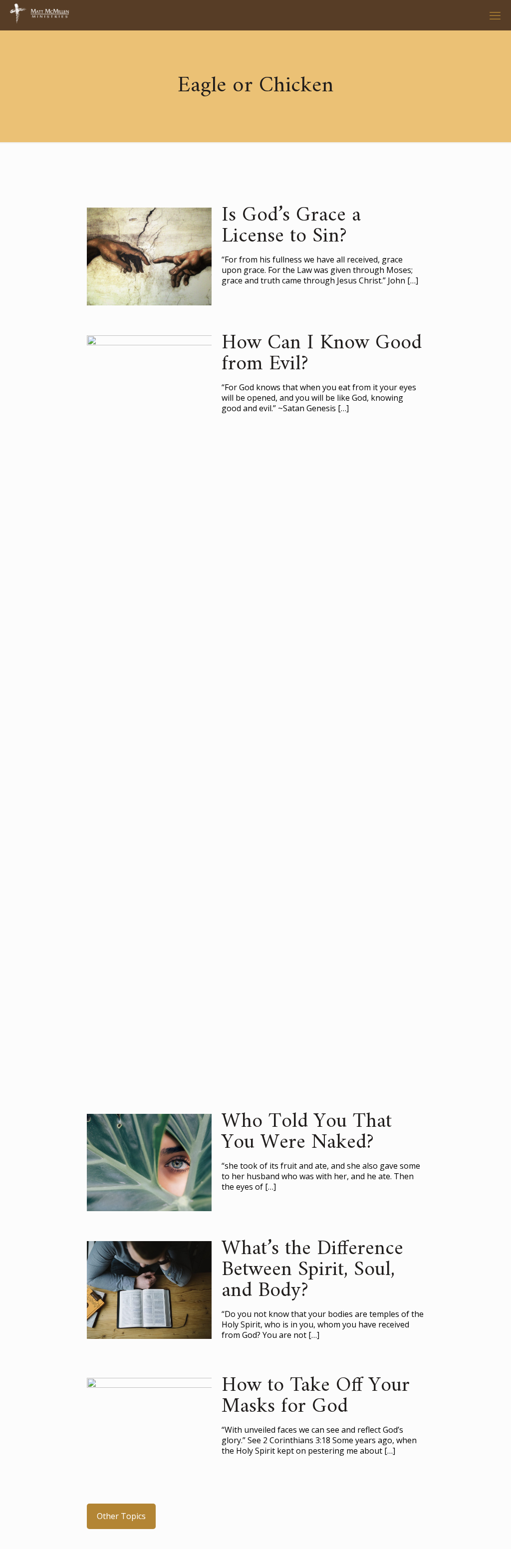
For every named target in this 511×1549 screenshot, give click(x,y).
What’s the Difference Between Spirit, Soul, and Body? (312, 1270)
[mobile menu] (495, 14)
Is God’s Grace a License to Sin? (291, 226)
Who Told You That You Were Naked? (307, 1132)
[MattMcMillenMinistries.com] (39, 15)
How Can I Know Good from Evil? (322, 354)
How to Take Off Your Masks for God (316, 1396)
